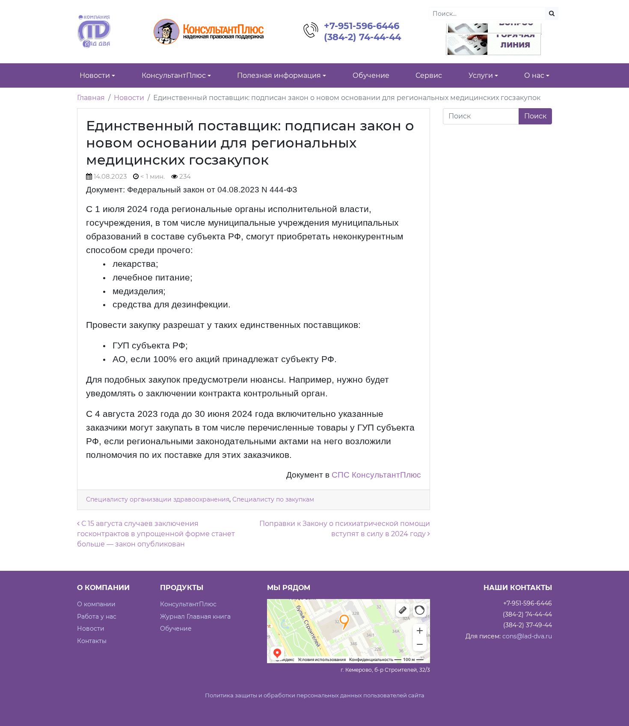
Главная (91, 98)
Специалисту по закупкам (273, 499)
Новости (129, 98)
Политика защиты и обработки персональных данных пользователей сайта (314, 695)
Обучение (176, 628)
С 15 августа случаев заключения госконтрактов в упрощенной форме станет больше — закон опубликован (156, 533)
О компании (96, 604)
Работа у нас (96, 616)
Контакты (92, 641)
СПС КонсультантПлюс (376, 474)
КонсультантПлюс (188, 604)
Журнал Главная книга (195, 616)
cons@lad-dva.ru (527, 636)
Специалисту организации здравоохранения (157, 499)
